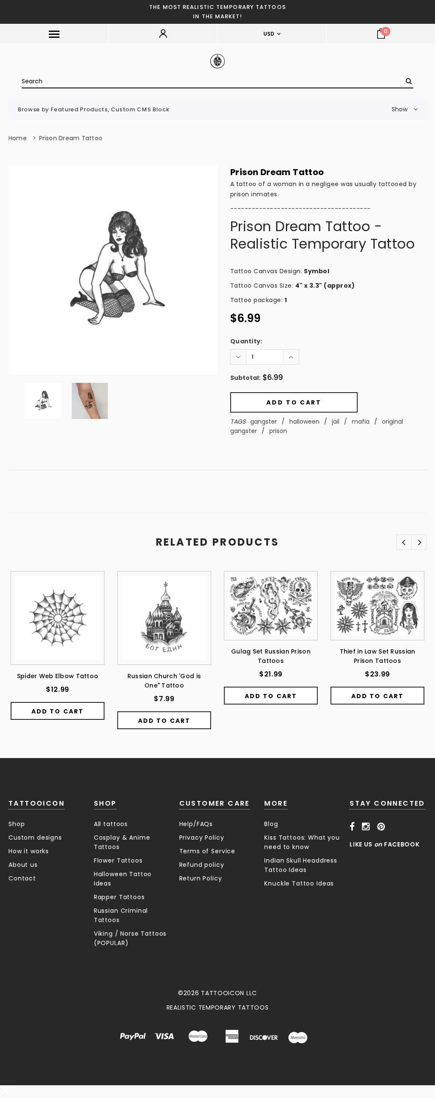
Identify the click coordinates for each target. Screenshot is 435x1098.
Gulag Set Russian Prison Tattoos (271, 656)
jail (335, 421)
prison (278, 431)
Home (17, 138)
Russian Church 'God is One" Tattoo (164, 681)
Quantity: (246, 341)
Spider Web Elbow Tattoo (57, 676)
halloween (304, 421)
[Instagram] (366, 826)
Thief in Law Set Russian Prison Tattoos (377, 656)
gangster (263, 421)
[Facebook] (352, 826)
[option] (113, 269)
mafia (361, 421)
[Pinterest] (381, 826)
